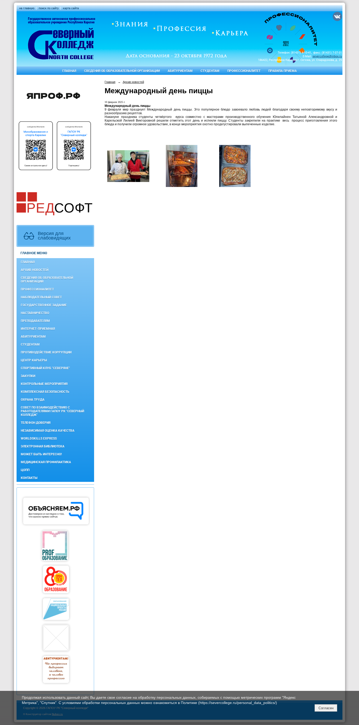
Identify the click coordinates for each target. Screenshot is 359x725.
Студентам (210, 71)
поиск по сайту (49, 8)
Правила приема (282, 71)
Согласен (326, 708)
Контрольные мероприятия (44, 384)
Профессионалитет (243, 71)
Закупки (28, 376)
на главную (26, 8)
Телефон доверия (35, 423)
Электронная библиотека (42, 446)
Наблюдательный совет (41, 297)
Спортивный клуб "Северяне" (45, 368)
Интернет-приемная (38, 329)
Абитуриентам (180, 71)
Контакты (29, 478)
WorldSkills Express (39, 438)
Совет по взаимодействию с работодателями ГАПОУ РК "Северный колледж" (52, 411)
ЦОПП (25, 470)
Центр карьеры (34, 360)
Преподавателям (35, 321)
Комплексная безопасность (45, 392)
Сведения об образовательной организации (122, 71)
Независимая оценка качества (47, 430)
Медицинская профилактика (46, 462)
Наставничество (35, 313)
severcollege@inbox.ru (327, 56)
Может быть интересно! (41, 454)
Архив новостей (34, 270)
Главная (69, 71)
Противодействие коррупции (46, 352)
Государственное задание (44, 305)
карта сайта (71, 8)
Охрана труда (32, 399)
